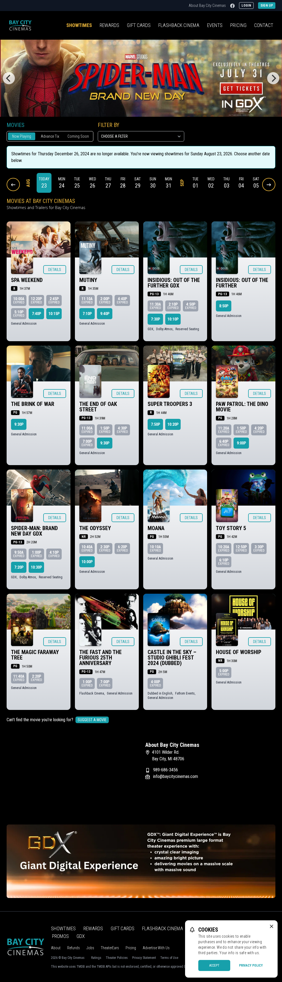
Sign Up (267, 5)
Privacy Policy (251, 965)
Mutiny (88, 280)
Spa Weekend (27, 280)
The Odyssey (95, 528)
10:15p (53, 313)
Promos (60, 936)
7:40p (36, 313)
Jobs (90, 948)
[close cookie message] (271, 926)
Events (215, 25)
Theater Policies (117, 958)
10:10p (172, 319)
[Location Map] (72, 776)
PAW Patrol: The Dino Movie (242, 407)
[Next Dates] (268, 184)
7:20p (18, 567)
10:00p (87, 562)
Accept (214, 965)
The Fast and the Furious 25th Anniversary (100, 657)
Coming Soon (78, 136)
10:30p (36, 567)
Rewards (109, 25)
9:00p (241, 443)
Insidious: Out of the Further (242, 283)
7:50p (155, 424)
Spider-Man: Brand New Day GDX (34, 531)
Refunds (73, 948)
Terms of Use (169, 958)
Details (54, 269)
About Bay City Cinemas (207, 5)
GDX (81, 936)
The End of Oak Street (98, 407)
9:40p (104, 313)
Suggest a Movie (92, 720)
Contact (263, 25)
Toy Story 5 (231, 528)
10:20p (172, 424)
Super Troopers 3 (170, 404)
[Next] (273, 78)
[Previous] (9, 78)
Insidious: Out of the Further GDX (174, 283)
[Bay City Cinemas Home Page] (20, 25)
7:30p (155, 319)
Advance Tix (50, 136)
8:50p (223, 306)
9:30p (18, 424)
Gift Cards (139, 25)
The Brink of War (32, 404)
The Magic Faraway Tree (35, 655)
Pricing (238, 25)
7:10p (87, 313)
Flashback (178, 25)
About (56, 948)
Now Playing (21, 136)
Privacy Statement (144, 958)
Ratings (96, 958)
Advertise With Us (156, 948)
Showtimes (79, 25)
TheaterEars (110, 948)
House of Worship (238, 652)
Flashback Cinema (162, 928)
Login (246, 5)
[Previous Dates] (13, 184)
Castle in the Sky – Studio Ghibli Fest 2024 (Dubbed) (172, 657)
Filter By (108, 125)
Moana (156, 528)
